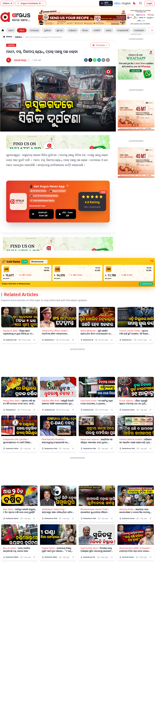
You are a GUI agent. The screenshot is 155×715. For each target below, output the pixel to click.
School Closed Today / (130, 330)
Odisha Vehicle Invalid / (131, 439)
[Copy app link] (108, 60)
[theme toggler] (134, 3)
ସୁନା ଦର (60, 30)
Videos (6, 3)
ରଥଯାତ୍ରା (34, 30)
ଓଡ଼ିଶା (21, 30)
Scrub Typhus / (127, 400)
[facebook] (86, 60)
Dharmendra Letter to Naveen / (135, 548)
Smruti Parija (20, 60)
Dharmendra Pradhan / (53, 439)
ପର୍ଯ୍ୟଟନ (72, 30)
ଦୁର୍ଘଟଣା (47, 30)
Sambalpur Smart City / (53, 509)
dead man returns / (90, 439)
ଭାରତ (10, 30)
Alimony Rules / (127, 509)
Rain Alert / (8, 509)
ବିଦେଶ (85, 30)
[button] (26, 273)
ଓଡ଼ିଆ (117, 3)
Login (149, 3)
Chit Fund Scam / (89, 400)
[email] (103, 60)
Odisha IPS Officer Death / (55, 330)
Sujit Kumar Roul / (90, 548)
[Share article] (34, 339)
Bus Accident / (10, 548)
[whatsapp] (95, 60)
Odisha (18, 37)
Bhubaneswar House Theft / (95, 509)
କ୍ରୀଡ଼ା (108, 30)
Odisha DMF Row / (51, 400)
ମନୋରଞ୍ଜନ (139, 30)
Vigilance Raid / (11, 330)
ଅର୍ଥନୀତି (97, 30)
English (126, 3)
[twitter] (90, 60)
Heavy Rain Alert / (12, 400)
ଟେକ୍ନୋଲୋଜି (122, 30)
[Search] (140, 3)
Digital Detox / (49, 548)
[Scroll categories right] (152, 30)
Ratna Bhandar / (89, 330)
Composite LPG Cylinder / (16, 439)
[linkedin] (99, 60)
